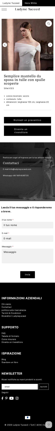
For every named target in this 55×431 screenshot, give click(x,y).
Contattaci (7, 307)
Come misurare (9, 339)
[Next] (50, 44)
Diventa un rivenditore (21, 131)
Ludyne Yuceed (11, 3)
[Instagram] (17, 398)
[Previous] (5, 44)
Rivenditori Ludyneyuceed (14, 316)
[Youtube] (11, 398)
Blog (4, 359)
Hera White (31, 3)
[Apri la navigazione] (5, 9)
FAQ (4, 333)
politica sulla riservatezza (14, 310)
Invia (27, 274)
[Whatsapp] (49, 289)
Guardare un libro (10, 362)
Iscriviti (43, 387)
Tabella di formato (10, 336)
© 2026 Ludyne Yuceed (16, 425)
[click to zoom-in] (48, 23)
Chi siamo (6, 304)
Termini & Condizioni (11, 313)
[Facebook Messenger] (49, 297)
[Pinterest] (6, 398)
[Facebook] (2, 398)
